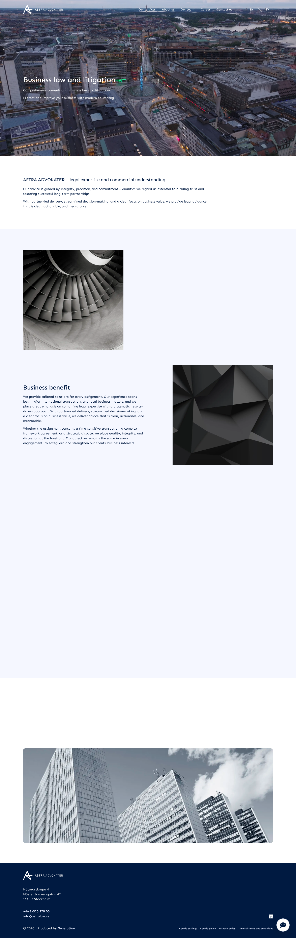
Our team (187, 9)
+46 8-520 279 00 (36, 911)
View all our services (148, 656)
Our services (147, 9)
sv (267, 9)
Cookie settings (188, 928)
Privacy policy (227, 928)
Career (205, 9)
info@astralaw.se (36, 916)
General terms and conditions (256, 928)
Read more (36, 567)
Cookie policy (208, 928)
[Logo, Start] (43, 9)
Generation (66, 928)
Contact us (224, 9)
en (251, 9)
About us (168, 9)
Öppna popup (282, 924)
